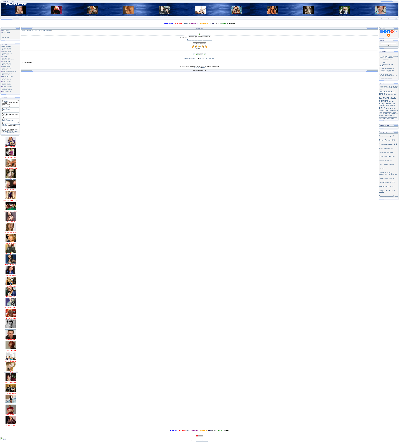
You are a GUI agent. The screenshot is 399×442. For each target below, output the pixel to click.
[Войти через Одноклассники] (388, 35)
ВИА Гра (4, 56)
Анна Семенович (6, 46)
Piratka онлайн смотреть (387, 164)
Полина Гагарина (6, 84)
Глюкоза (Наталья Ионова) (21, 15)
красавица (219, 37)
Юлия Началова (6, 79)
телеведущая (393, 86)
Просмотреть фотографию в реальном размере (199, 39)
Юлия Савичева (380, 15)
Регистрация (199, 16)
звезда (208, 37)
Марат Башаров (6, 64)
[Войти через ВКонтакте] (385, 31)
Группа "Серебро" (7, 89)
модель (387, 117)
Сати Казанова (6, 74)
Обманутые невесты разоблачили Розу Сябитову (388, 173)
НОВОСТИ (384, 62)
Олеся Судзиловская (386, 148)
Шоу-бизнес (37, 30)
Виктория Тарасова (389, 105)
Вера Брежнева (6, 83)
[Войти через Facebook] (388, 31)
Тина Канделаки (387, 115)
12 (203, 58)
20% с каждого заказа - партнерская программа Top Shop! (388, 75)
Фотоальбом (30, 30)
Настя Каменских (7, 91)
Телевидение (389, 113)
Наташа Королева (272, 15)
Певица (196, 37)
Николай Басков (6, 48)
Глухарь (388, 103)
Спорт (394, 115)
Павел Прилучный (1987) (387, 156)
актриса (384, 100)
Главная (107, 16)
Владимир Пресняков (344, 15)
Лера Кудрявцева (92, 15)
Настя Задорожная (391, 112)
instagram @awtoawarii (386, 59)
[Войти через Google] (395, 31)
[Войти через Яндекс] (392, 31)
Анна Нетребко (6, 88)
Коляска (381, 168)
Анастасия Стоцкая (7, 76)
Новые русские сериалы (387, 68)
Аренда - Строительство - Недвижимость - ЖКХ (386, 71)
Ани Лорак (5, 78)
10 (200, 58)
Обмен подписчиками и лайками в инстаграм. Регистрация (388, 56)
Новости (381, 113)
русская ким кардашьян (388, 118)
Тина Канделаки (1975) (386, 186)
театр (388, 108)
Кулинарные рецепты (386, 77)
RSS (396, 18)
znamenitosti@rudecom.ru (202, 440)
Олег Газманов (6, 54)
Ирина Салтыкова (7, 73)
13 (204, 58)
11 (201, 58)
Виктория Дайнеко (200, 15)
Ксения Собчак (6, 61)
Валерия (56, 15)
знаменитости (191, 37)
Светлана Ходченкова (128, 15)
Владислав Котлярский (386, 136)
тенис (380, 89)
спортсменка (213, 37)
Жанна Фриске (392, 94)
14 (206, 58)
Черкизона (382, 116)
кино (382, 107)
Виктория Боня (6, 58)
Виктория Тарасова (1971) (387, 140)
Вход (292, 16)
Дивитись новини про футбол (388, 196)
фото (384, 112)
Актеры (382, 103)
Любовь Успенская (7, 86)
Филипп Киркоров (164, 15)
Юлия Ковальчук (6, 81)
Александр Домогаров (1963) (388, 144)
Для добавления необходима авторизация (10, 132)
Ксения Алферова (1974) (387, 182)
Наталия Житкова (308, 15)
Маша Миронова (6, 63)
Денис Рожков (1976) (385, 160)
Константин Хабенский (386, 152)
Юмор (186, 23)
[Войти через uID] (381, 31)
